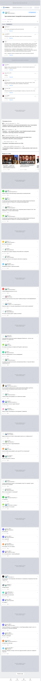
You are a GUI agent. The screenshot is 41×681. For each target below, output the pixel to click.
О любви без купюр (11, 552)
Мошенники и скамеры (12, 505)
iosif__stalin (6, 123)
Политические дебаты (12, 386)
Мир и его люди (9, 141)
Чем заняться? (10, 593)
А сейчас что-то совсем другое (13, 304)
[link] (10, 163)
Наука (8, 199)
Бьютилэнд (9, 296)
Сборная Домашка (11, 13)
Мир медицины (10, 441)
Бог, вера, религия (11, 123)
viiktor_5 (5, 141)
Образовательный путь (12, 191)
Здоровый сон (10, 634)
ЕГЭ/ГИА (9, 345)
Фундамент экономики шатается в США (12, 143)
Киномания (10, 129)
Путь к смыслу (10, 434)
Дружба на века (10, 264)
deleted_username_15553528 (8, 146)
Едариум (9, 648)
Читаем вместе (10, 409)
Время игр (9, 336)
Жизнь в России (11, 135)
